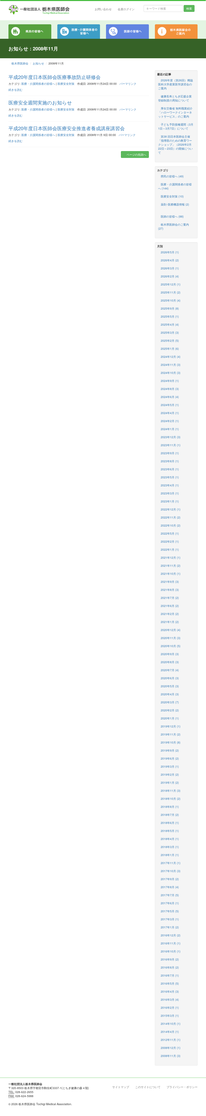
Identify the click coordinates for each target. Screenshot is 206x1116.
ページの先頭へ (136, 154)
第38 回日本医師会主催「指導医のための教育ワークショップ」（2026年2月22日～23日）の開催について (175, 144)
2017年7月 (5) (170, 895)
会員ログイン (126, 9)
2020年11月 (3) (170, 638)
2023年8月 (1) (170, 461)
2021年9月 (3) (170, 582)
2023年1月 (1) (170, 501)
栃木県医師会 (19, 63)
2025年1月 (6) (170, 349)
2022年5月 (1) (170, 533)
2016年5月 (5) (170, 983)
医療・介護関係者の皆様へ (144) (175, 186)
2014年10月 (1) (170, 1024)
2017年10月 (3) (170, 871)
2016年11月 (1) (170, 943)
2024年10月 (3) (170, 373)
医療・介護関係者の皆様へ (38, 84)
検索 (189, 8)
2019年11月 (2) (170, 734)
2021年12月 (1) (170, 557)
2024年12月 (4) (170, 357)
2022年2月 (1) (170, 541)
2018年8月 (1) (170, 807)
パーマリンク (127, 84)
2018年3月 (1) (170, 847)
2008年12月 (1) (170, 1048)
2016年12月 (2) (170, 935)
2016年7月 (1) (170, 975)
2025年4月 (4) (170, 324)
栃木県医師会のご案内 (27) (173, 226)
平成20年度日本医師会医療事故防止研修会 (54, 76)
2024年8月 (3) (170, 389)
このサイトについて (148, 1087)
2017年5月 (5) (170, 911)
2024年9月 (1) (170, 381)
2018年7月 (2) (170, 815)
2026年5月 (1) (170, 252)
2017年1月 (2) (170, 927)
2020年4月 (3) (170, 694)
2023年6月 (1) (170, 469)
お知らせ (38, 63)
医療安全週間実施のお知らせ (40, 102)
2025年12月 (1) (170, 284)
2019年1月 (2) (170, 782)
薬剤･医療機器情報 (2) (175, 204)
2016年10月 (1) (170, 951)
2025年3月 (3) (170, 332)
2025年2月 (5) (170, 341)
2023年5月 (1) (170, 477)
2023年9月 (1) (170, 453)
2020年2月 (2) (170, 710)
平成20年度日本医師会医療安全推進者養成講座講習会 (66, 128)
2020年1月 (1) (170, 718)
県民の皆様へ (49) (172, 176)
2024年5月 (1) (170, 405)
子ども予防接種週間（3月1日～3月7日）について (175, 126)
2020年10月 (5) (170, 646)
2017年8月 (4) (170, 887)
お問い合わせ (103, 9)
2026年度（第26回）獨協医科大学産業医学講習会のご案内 (175, 84)
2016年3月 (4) (170, 999)
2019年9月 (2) (170, 750)
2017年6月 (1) (170, 903)
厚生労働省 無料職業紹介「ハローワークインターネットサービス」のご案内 (175, 112)
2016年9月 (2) (170, 959)
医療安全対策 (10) (172, 196)
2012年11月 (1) (170, 1040)
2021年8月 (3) (170, 590)
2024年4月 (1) (170, 413)
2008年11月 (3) (170, 1056)
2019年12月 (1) (170, 726)
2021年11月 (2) (170, 566)
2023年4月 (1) (170, 485)
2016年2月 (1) (170, 1008)
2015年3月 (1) (170, 1016)
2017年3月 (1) (170, 919)
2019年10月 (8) (170, 742)
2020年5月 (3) (170, 686)
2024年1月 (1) (170, 429)
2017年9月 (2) (170, 879)
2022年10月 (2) (170, 525)
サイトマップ (120, 1087)
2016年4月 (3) (170, 991)
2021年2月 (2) (170, 614)
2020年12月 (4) (170, 630)
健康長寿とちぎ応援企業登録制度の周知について (175, 98)
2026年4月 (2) (170, 260)
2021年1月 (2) (170, 622)
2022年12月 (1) (170, 509)
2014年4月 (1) (170, 1032)
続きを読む (15, 90)
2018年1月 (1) (170, 855)
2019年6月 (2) (170, 758)
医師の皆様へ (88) (172, 216)
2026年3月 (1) (170, 268)
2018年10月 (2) (170, 799)
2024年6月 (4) (170, 397)
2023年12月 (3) (170, 437)
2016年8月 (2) (170, 967)
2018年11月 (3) (170, 791)
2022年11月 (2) (170, 517)
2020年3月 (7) (170, 702)
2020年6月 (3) (170, 678)
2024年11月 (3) (170, 365)
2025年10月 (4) (170, 300)
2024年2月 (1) (170, 421)
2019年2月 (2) (170, 774)
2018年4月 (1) (170, 839)
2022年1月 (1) (170, 549)
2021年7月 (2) (170, 598)
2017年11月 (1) (170, 863)
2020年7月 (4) (170, 670)
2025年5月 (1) (170, 316)
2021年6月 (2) (170, 606)
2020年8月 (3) (170, 662)
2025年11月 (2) (170, 292)
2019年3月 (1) (170, 766)
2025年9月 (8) (170, 308)
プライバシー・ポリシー (182, 1087)
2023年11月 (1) (170, 445)
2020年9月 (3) (170, 654)
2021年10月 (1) (170, 574)
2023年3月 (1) (170, 493)
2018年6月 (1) (170, 823)
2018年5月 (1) (170, 831)
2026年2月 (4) (170, 276)
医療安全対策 (66, 84)
